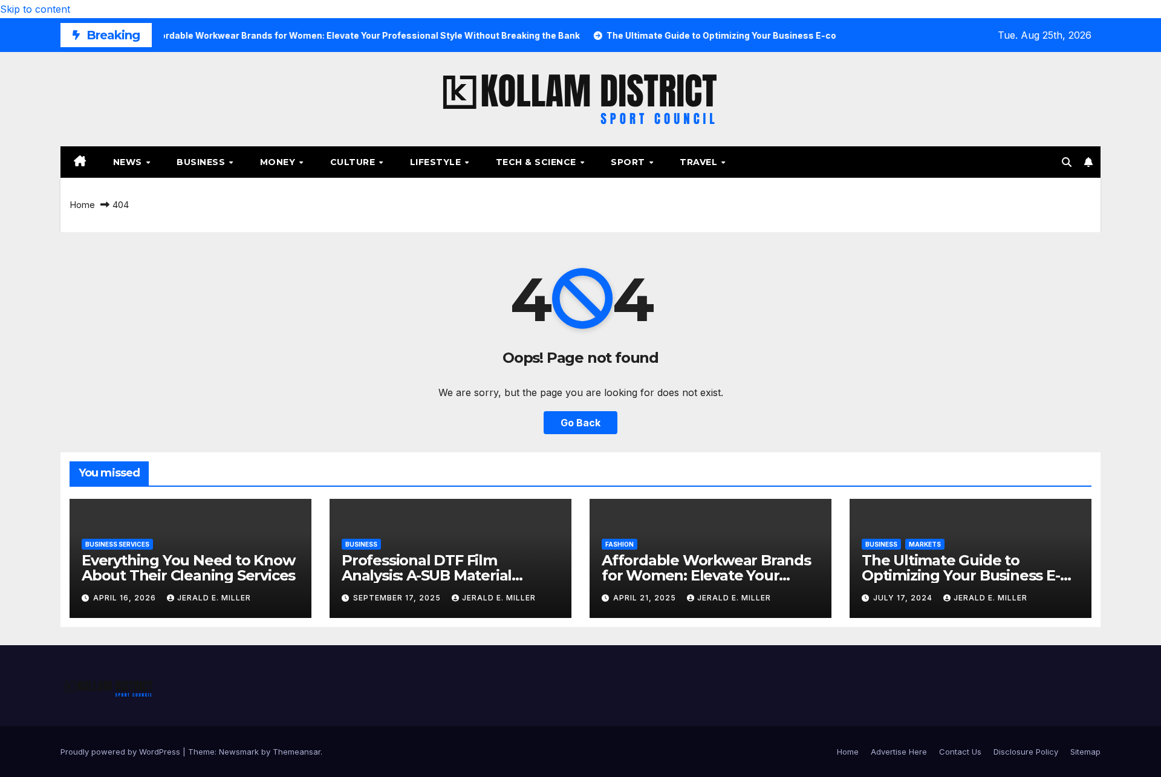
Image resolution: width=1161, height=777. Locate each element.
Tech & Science (537, 162)
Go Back (580, 423)
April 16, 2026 (125, 597)
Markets (925, 544)
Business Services (117, 544)
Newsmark (239, 751)
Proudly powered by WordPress (121, 751)
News (129, 162)
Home (82, 204)
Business (202, 162)
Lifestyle (437, 162)
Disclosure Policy (1026, 751)
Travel (700, 162)
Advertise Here (899, 751)
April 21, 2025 (645, 597)
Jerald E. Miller (214, 597)
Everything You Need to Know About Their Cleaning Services (188, 567)
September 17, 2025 (398, 597)
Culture (354, 162)
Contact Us (960, 751)
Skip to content (35, 9)
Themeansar (296, 751)
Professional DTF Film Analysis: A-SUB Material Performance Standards (427, 575)
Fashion (619, 544)
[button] (1067, 162)
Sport (629, 162)
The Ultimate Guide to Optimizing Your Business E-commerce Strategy (961, 575)
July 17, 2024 (904, 597)
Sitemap (1085, 751)
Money (279, 162)
